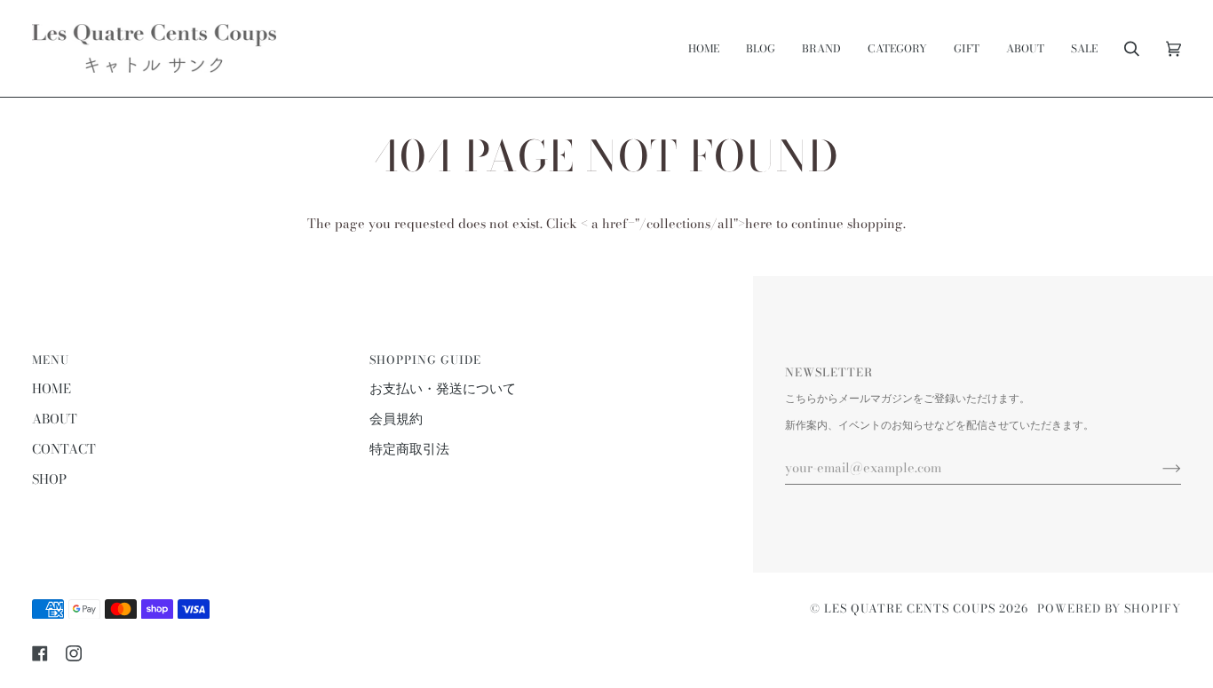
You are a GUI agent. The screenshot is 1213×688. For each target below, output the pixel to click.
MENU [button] (50, 360)
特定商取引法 (409, 449)
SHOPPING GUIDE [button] (425, 360)
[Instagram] (74, 653)
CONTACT (64, 449)
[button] (821, 48)
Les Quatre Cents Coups (909, 608)
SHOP (49, 479)
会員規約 (396, 419)
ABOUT (54, 419)
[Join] (1157, 468)
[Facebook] (40, 653)
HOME (51, 389)
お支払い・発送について (442, 389)
